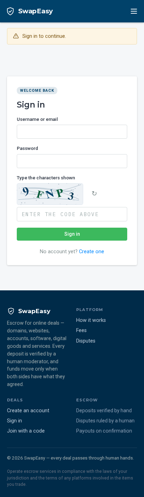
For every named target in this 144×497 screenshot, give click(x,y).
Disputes (85, 341)
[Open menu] (134, 11)
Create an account (28, 411)
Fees (81, 330)
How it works (91, 320)
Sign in (72, 234)
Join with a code (26, 431)
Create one (91, 251)
